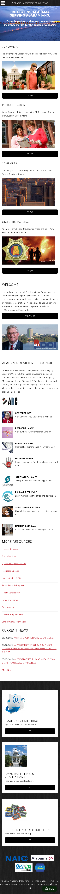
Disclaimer (42, 884)
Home (51, 881)
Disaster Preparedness (12, 614)
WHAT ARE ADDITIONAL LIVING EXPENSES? (34, 638)
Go (30, 731)
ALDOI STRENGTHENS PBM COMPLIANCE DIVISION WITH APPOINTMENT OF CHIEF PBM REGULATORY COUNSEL (29, 649)
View (30, 95)
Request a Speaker (10, 571)
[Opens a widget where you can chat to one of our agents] (49, 889)
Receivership (8, 607)
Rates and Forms (10, 600)
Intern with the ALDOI (11, 578)
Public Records (27, 884)
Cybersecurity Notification (14, 563)
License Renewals (10, 549)
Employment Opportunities (14, 622)
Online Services (9, 556)
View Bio (30, 316)
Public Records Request (13, 585)
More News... (8, 670)
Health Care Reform (11, 593)
